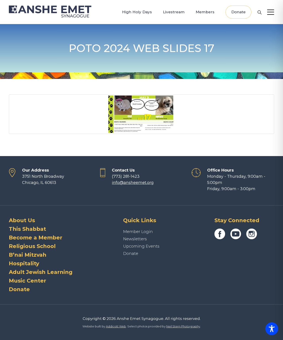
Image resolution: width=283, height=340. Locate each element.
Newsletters (135, 239)
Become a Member (35, 237)
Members (205, 12)
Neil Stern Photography (183, 326)
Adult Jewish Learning (41, 272)
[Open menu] (270, 12)
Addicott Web (116, 326)
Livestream (174, 12)
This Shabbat (27, 229)
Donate (238, 12)
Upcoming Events (141, 246)
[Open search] (259, 12)
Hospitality (24, 263)
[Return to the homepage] (50, 11)
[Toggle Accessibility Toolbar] (272, 329)
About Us (22, 220)
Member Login (138, 231)
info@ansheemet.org (133, 182)
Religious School (32, 246)
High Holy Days (137, 12)
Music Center (27, 280)
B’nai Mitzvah (27, 255)
